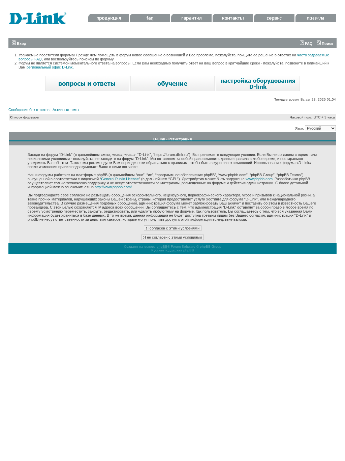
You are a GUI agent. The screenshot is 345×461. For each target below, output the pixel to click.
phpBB (162, 246)
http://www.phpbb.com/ (113, 187)
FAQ (308, 44)
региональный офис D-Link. (50, 67)
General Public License (120, 179)
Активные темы (66, 110)
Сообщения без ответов (29, 110)
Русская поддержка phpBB (172, 250)
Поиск (327, 44)
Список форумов (24, 117)
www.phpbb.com (259, 179)
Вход (21, 44)
